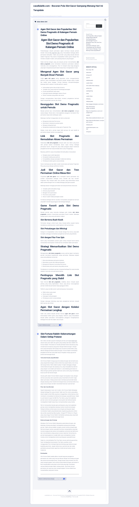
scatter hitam (89, 83)
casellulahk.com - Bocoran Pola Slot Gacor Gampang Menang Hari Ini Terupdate (68, 8)
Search (87, 23)
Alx (77, 496)
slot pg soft (89, 75)
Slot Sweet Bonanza (91, 39)
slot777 (88, 77)
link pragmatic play (55, 53)
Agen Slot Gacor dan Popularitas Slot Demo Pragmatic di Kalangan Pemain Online (59, 32)
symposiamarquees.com (92, 127)
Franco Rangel (50, 478)
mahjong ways (89, 80)
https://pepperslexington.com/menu (94, 104)
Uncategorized (54, 325)
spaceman (88, 72)
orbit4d (88, 115)
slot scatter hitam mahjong (92, 85)
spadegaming (89, 90)
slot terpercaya (73, 340)
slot (87, 129)
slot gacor (88, 131)
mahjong (88, 98)
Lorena (48, 325)
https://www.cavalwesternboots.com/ (95, 117)
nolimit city (89, 88)
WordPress (69, 496)
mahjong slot (89, 124)
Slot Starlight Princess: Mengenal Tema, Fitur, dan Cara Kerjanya (93, 42)
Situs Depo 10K (89, 69)
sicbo (87, 93)
